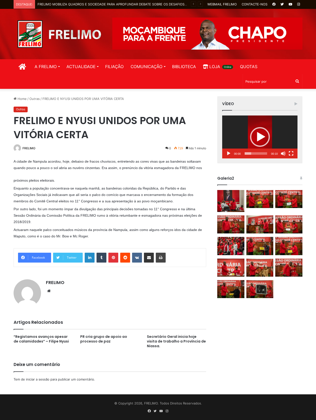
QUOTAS (248, 66)
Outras (34, 99)
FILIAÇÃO (114, 66)
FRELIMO (28, 148)
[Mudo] (283, 153)
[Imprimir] (161, 258)
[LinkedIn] (90, 258)
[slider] (256, 153)
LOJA (219, 66)
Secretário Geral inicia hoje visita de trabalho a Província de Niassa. (176, 341)
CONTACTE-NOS (254, 4)
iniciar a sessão (37, 379)
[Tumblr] (101, 258)
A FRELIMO (46, 66)
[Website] (49, 291)
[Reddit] (125, 258)
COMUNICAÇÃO (146, 66)
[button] (260, 137)
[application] (259, 136)
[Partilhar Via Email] (149, 258)
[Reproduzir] (228, 153)
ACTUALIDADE (81, 66)
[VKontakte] (137, 258)
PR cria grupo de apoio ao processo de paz (103, 339)
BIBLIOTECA (184, 66)
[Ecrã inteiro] (291, 153)
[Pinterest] (113, 258)
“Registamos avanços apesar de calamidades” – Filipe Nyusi (41, 339)
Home (22, 99)
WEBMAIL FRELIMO (222, 4)
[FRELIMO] (59, 34)
